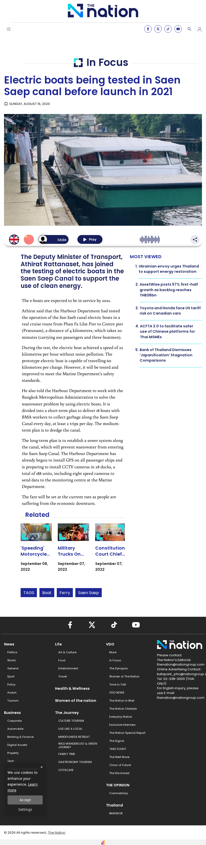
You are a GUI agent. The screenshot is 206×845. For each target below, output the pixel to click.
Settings (25, 809)
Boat (47, 593)
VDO (110, 644)
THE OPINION (117, 785)
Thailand (114, 805)
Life (58, 644)
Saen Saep (88, 593)
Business (12, 712)
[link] (36, 552)
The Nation (56, 832)
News (9, 644)
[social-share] (148, 29)
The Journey (67, 712)
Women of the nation (75, 700)
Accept (25, 799)
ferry (65, 593)
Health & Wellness (72, 688)
